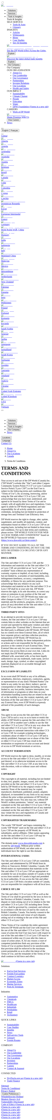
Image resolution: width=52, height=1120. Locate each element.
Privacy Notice (8, 1091)
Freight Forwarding (16, 973)
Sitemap (5, 1086)
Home (10, 448)
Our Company (14, 65)
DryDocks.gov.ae (25, 1078)
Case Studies (13, 1027)
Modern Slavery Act (10, 1099)
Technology (12, 1015)
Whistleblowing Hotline (12, 1096)
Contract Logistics (15, 976)
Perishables (12, 1009)
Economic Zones (14, 981)
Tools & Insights (15, 16)
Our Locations (13, 453)
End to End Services (16, 971)
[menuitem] (5, 130)
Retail (9, 1012)
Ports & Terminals (15, 987)
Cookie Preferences (10, 1094)
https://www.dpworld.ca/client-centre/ (19, 540)
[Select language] (2, 128)
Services (11, 13)
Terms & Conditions (10, 1088)
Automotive (12, 996)
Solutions (12, 10)
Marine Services (14, 984)
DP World (15, 845)
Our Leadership (14, 1053)
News (9, 122)
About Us (11, 451)
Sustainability (13, 1024)
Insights (10, 1030)
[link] (29, 49)
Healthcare (12, 1004)
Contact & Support (15, 1068)
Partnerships (12, 1063)
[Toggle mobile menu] (2, 409)
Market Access (13, 979)
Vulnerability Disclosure (12, 1102)
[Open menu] (2, 410)
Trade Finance (13, 1081)
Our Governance (14, 1055)
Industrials (11, 1007)
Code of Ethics (17, 1104)
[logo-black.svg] (7, 5)
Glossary (11, 1037)
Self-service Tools (15, 1035)
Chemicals (11, 999)
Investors (11, 1060)
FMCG (10, 1002)
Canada (10, 456)
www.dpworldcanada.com (30, 843)
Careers (10, 1066)
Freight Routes (13, 1040)
